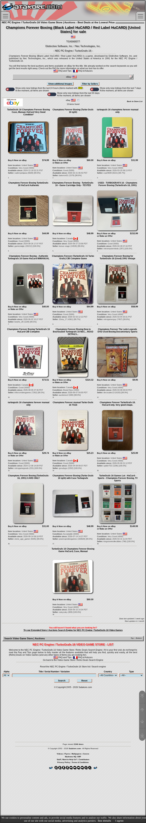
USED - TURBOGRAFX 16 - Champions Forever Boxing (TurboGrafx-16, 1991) (117, 184)
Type (131, 671)
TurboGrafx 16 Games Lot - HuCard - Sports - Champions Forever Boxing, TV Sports (118, 478)
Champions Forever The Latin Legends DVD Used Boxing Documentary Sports (117, 330)
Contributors (84, 759)
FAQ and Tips (64, 71)
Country (108, 671)
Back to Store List (134, 101)
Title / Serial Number (54, 671)
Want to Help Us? (69, 759)
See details (104, 820)
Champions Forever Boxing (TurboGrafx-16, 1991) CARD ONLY (28, 476)
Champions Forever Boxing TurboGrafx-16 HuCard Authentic (28, 184)
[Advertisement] (73, 713)
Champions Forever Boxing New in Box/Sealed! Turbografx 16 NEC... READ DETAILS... (73, 331)
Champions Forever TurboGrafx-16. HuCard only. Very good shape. (117, 403)
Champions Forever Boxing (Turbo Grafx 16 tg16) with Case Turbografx (73, 476)
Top (132, 638)
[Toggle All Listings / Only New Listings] (10, 89)
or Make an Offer (60, 163)
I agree (119, 820)
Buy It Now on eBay (17, 160)
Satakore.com (85, 687)
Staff (59, 759)
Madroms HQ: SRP (73, 757)
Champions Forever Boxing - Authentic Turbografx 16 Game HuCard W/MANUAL (28, 257)
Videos (60, 754)
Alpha (6, 671)
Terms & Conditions (80, 762)
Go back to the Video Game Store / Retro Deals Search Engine (73, 660)
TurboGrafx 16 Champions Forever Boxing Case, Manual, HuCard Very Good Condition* (28, 112)
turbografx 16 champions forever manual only (117, 110)
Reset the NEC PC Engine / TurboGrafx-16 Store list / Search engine (73, 666)
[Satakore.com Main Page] (40, 10)
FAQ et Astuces (85, 71)
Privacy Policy (63, 762)
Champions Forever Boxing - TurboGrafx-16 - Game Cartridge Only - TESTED (73, 184)
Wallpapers (76, 754)
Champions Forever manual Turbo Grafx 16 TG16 (73, 403)
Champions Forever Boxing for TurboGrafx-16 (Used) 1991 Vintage (117, 257)
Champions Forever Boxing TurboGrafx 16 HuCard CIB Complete (28, 330)
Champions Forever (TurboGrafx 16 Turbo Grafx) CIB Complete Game (73, 257)
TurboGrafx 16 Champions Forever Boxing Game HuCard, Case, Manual (73, 550)
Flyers (67, 754)
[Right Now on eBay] (13, 106)
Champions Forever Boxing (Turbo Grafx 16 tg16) (73, 110)
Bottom (139, 638)
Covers (86, 754)
